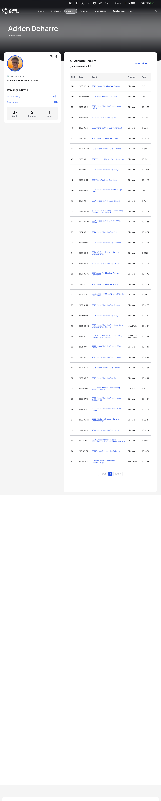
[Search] (156, 11)
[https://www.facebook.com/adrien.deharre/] (56, 56)
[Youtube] (88, 3)
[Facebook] (76, 3)
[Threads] (94, 3)
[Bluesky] (106, 3)
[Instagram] (70, 3)
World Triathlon (11, 11)
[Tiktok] (100, 3)
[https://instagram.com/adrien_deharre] (51, 56)
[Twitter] (82, 3)
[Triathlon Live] (147, 3)
